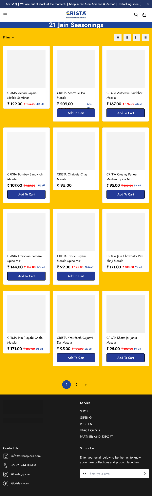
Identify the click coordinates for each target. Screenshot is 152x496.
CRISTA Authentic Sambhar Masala (124, 95)
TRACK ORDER (90, 430)
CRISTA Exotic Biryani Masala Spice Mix (71, 258)
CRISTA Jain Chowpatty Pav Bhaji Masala (124, 258)
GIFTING (86, 417)
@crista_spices (20, 474)
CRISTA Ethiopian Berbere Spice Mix (24, 258)
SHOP (84, 411)
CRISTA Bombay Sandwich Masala (25, 176)
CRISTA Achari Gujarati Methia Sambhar (22, 95)
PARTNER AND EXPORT (96, 436)
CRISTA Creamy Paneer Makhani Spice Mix (121, 176)
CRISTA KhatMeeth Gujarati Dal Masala (75, 340)
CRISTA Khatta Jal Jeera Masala (121, 340)
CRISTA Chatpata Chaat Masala (72, 176)
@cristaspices (20, 483)
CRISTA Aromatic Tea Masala (71, 95)
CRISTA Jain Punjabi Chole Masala (25, 340)
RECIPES (86, 424)
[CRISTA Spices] (76, 15)
